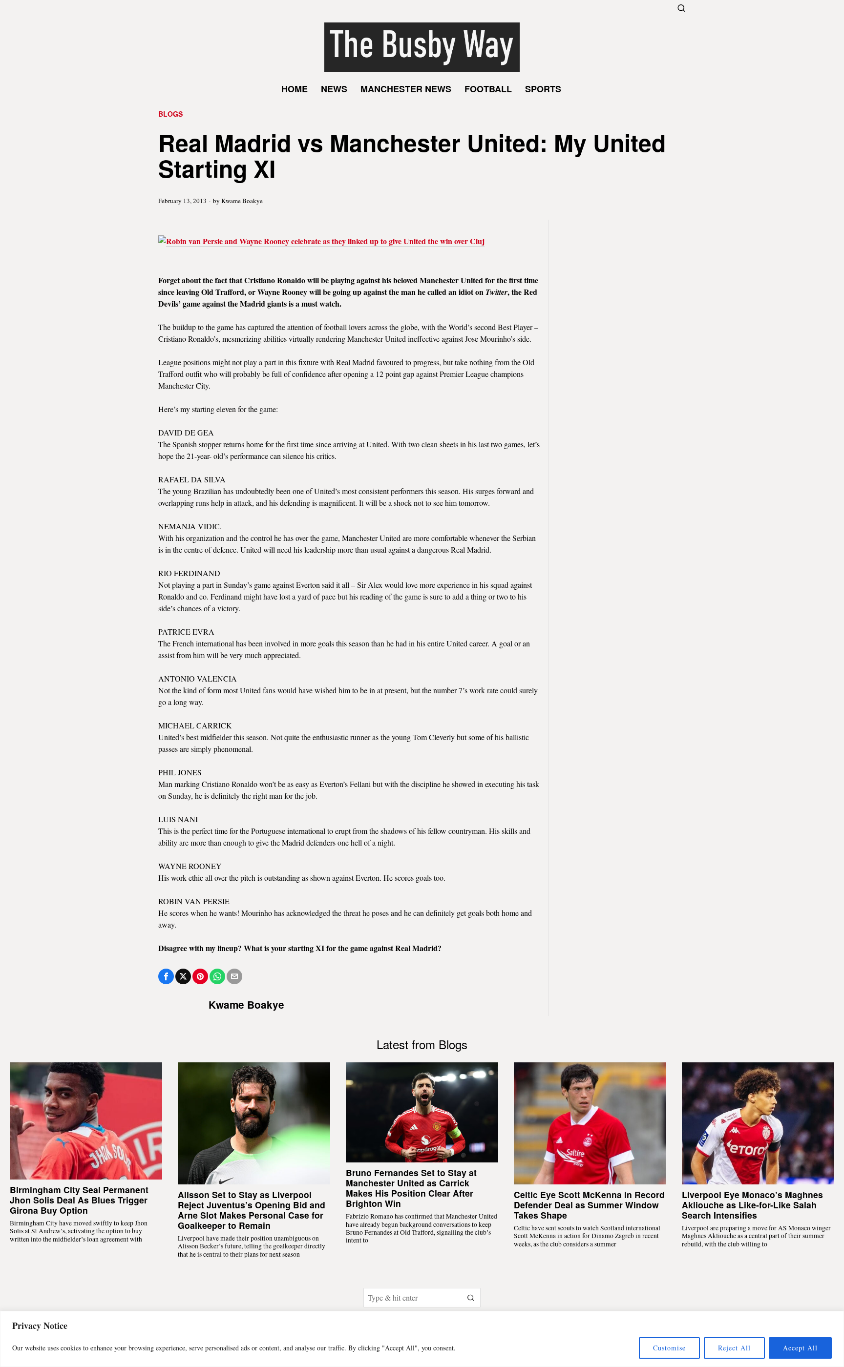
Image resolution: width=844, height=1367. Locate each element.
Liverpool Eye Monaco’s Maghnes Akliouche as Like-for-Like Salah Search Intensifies (752, 1204)
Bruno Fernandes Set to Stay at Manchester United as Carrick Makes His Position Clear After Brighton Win (411, 1187)
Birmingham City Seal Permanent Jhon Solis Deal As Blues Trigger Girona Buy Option (79, 1199)
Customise (669, 1347)
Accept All (800, 1347)
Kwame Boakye (242, 200)
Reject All (734, 1347)
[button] (471, 1297)
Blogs (170, 114)
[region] (422, 1339)
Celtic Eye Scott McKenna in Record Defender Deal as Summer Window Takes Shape (589, 1204)
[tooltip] (166, 976)
